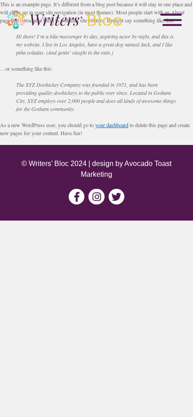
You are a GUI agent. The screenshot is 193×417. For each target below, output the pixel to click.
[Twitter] (116, 196)
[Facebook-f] (76, 196)
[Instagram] (96, 196)
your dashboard (111, 124)
